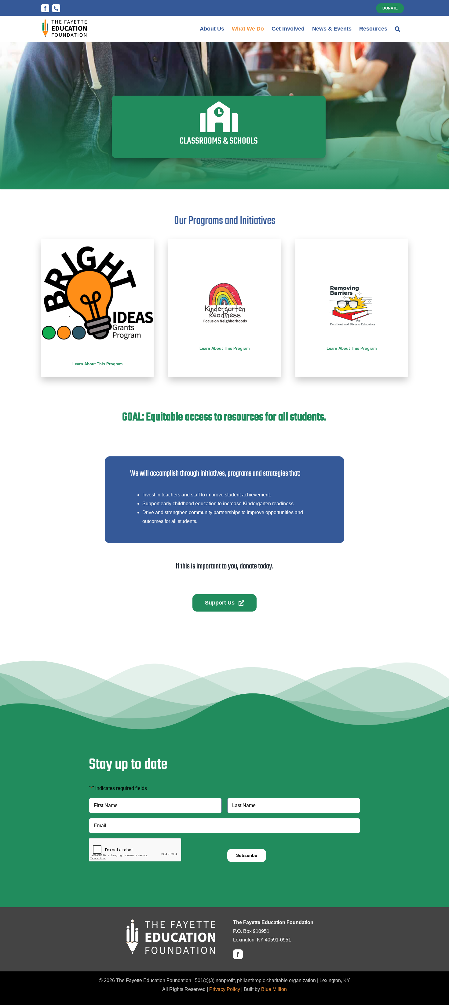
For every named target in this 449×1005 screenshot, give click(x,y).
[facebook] (238, 954)
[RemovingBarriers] (351, 273)
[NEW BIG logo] (97, 247)
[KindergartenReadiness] (224, 273)
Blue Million (274, 989)
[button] (397, 29)
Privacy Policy (224, 989)
